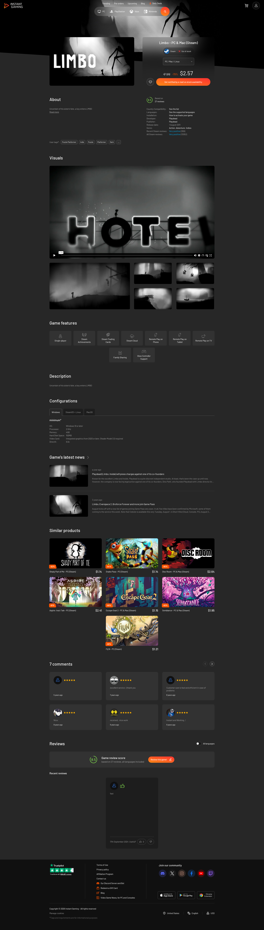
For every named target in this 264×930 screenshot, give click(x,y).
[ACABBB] (114, 713)
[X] (172, 873)
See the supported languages (182, 112)
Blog (143, 3)
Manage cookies (57, 913)
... (118, 142)
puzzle (90, 142)
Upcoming (132, 3)
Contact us (101, 878)
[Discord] (162, 873)
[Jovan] (58, 713)
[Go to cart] (246, 5)
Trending (106, 3)
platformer (101, 142)
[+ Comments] (212, 663)
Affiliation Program (105, 874)
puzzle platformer (69, 142)
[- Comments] (205, 663)
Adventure (180, 128)
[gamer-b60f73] (170, 680)
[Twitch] (211, 873)
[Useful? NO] (151, 841)
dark (112, 142)
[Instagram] (182, 873)
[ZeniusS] (170, 713)
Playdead (173, 118)
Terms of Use (102, 865)
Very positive (175, 131)
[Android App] (186, 895)
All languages (209, 743)
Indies (188, 128)
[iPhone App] (166, 895)
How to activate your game (181, 115)
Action (172, 128)
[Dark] (114, 786)
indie (82, 142)
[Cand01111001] (58, 680)
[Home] (13, 5)
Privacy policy (103, 869)
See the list (174, 109)
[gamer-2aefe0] (114, 680)
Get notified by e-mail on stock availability (183, 82)
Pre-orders (119, 3)
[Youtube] (201, 873)
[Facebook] (191, 873)
